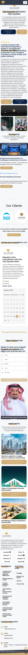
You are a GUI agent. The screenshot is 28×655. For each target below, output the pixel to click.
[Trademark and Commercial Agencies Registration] (14, 175)
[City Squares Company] (25, 2)
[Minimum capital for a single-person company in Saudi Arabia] (14, 444)
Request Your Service (8, 31)
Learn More (6, 101)
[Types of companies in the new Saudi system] (14, 476)
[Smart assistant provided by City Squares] (25, 648)
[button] (4, 224)
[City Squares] (14, 6)
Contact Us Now (14, 234)
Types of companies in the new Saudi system (14, 494)
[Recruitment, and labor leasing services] (14, 150)
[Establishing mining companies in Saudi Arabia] (14, 509)
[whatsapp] (25, 652)
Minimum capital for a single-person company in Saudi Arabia (14, 462)
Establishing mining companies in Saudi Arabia (14, 526)
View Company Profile (20, 101)
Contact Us (22, 31)
